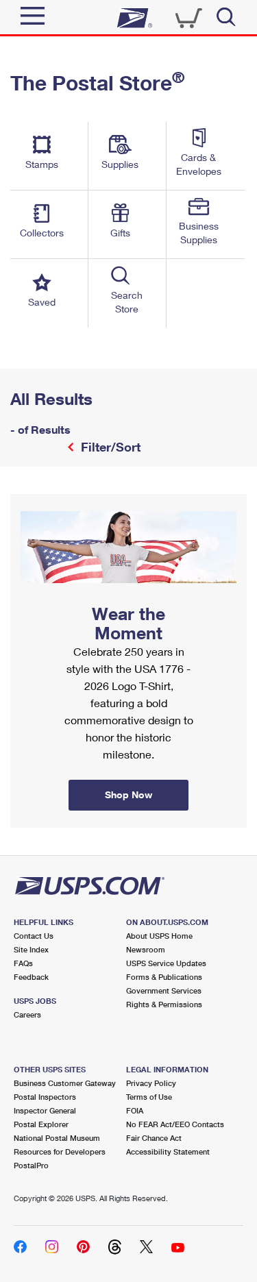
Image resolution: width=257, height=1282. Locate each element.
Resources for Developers (60, 1151)
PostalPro (31, 1165)
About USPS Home (159, 935)
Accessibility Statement (168, 1151)
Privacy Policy (151, 1082)
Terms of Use (149, 1096)
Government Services (163, 990)
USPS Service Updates (166, 963)
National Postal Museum (57, 1137)
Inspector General (45, 1110)
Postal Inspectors (45, 1096)
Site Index (31, 949)
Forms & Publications (164, 976)
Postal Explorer (41, 1124)
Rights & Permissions (164, 1004)
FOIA (134, 1110)
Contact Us (33, 935)
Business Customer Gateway (65, 1082)
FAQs (23, 963)
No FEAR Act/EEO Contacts (175, 1124)
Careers (27, 1014)
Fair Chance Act (154, 1137)
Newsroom (145, 949)
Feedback (31, 976)
